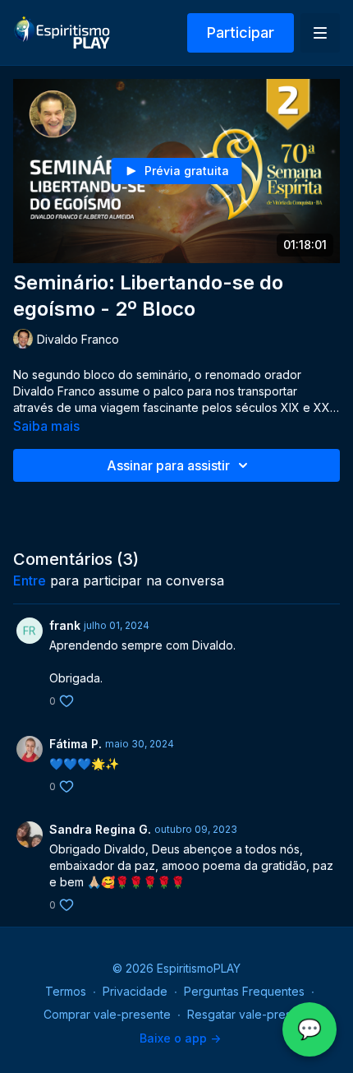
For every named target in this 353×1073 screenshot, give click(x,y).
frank (64, 625)
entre (29, 580)
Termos (65, 991)
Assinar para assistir (168, 465)
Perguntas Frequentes (244, 991)
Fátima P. (75, 744)
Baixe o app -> (180, 1038)
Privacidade (135, 991)
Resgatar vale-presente (251, 1014)
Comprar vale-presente (107, 1014)
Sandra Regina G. (100, 829)
